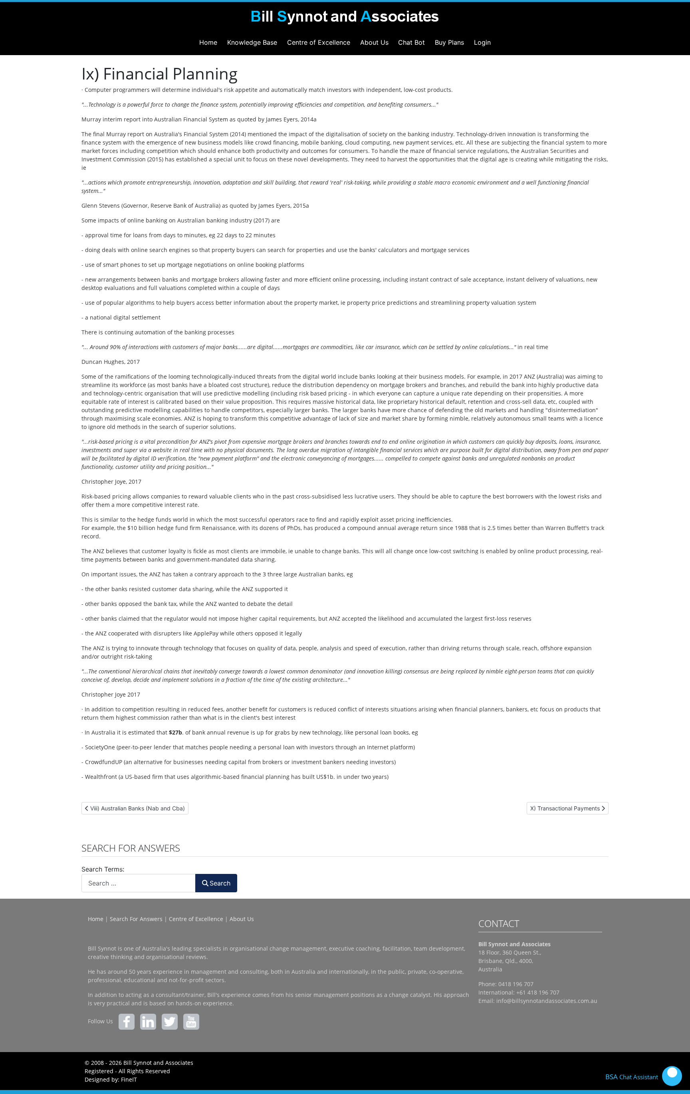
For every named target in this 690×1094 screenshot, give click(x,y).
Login (482, 42)
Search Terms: (102, 869)
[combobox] (138, 883)
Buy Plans (449, 42)
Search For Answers (136, 919)
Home (208, 42)
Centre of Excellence (318, 42)
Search (220, 883)
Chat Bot (411, 42)
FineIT (129, 1079)
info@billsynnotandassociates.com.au (546, 1001)
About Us (374, 42)
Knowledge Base (252, 42)
